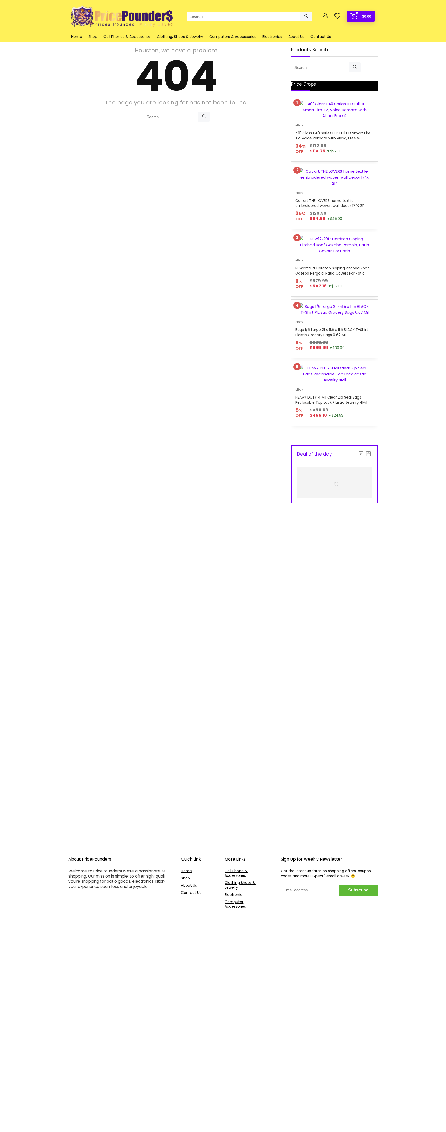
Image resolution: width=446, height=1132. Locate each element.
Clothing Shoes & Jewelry (240, 885)
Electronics (272, 36)
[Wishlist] (337, 16)
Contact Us (320, 36)
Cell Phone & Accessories (236, 873)
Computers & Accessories (232, 36)
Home (76, 36)
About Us (296, 36)
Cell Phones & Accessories (127, 36)
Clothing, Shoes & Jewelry (180, 36)
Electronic (233, 894)
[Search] (306, 16)
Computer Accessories (235, 904)
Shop (92, 36)
